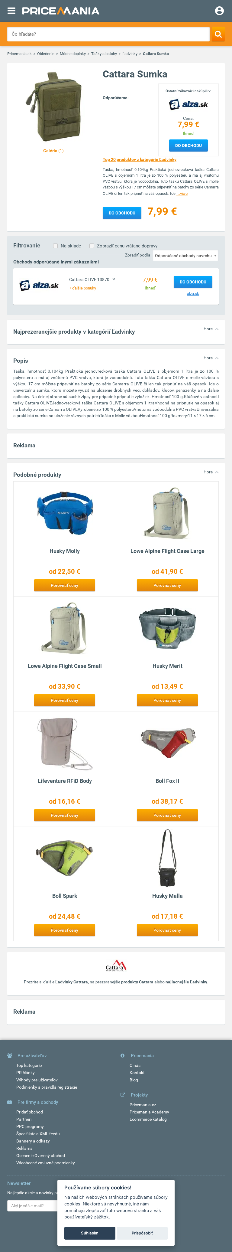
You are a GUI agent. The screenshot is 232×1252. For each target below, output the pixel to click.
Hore (208, 328)
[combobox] (185, 255)
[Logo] (188, 104)
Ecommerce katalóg (148, 1119)
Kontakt (137, 1072)
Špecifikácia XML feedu (38, 1133)
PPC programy (30, 1126)
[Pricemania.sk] (60, 11)
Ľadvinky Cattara (71, 981)
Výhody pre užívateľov (37, 1079)
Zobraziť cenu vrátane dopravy (127, 246)
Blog (134, 1079)
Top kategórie (29, 1065)
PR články (25, 1072)
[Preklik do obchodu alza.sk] (39, 285)
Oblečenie (45, 53)
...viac (182, 193)
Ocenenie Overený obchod (40, 1155)
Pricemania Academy (149, 1112)
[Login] (219, 11)
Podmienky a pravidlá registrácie (46, 1087)
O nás (135, 1065)
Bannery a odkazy (33, 1141)
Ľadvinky (129, 53)
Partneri (23, 1119)
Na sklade (71, 246)
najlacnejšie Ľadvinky (186, 981)
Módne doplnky (73, 53)
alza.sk (193, 293)
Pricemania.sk (19, 53)
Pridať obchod (29, 1112)
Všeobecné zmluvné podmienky (45, 1162)
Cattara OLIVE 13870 (89, 279)
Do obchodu (188, 145)
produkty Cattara (137, 981)
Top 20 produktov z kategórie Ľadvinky (139, 159)
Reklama (24, 1148)
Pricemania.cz (143, 1104)
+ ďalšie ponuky (82, 288)
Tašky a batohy (104, 53)
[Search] (218, 34)
